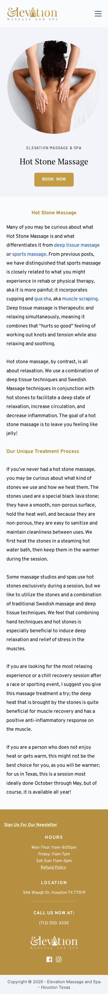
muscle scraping (80, 299)
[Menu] (98, 13)
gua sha (42, 299)
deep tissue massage (77, 245)
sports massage (29, 254)
